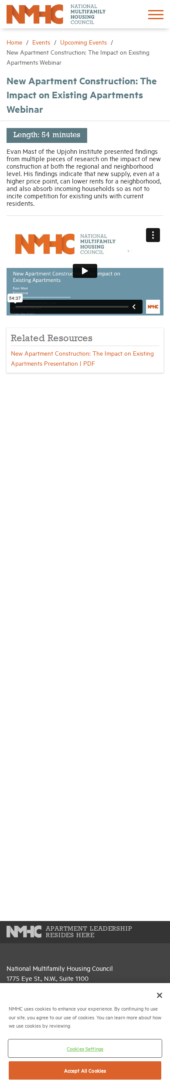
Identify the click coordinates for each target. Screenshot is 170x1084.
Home (15, 42)
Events (42, 42)
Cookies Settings (85, 1048)
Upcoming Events (84, 42)
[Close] (159, 995)
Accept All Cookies (85, 1070)
